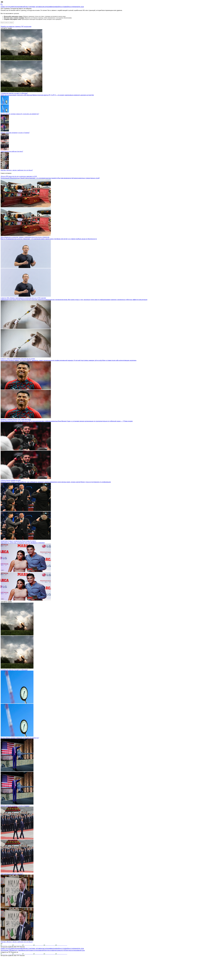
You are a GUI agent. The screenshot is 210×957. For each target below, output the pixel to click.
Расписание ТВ (5, 950)
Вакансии (25, 950)
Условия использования (35, 950)
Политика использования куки (75, 950)
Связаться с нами (16, 950)
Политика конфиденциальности (54, 950)
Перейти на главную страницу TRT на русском (16, 26)
